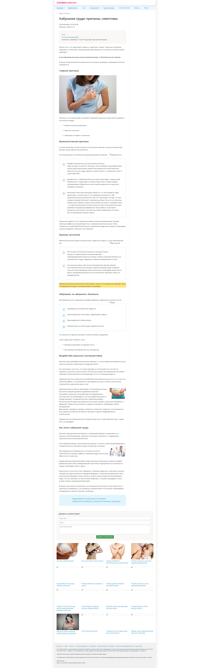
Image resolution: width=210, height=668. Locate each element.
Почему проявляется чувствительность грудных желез (117, 562)
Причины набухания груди (65, 561)
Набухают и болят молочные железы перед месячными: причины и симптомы (66, 608)
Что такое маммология (81, 646)
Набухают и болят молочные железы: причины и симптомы (66, 632)
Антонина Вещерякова (70, 37)
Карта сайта (138, 646)
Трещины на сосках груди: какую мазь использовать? (116, 632)
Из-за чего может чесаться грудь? (92, 561)
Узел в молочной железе (89, 631)
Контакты (59, 646)
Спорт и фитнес (124, 8)
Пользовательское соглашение (106, 646)
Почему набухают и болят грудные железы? (139, 607)
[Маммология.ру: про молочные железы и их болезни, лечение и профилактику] (66, 3)
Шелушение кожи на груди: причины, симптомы (65, 584)
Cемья (146, 8)
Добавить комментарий (105, 537)
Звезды (136, 8)
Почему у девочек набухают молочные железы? (115, 584)
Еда (83, 8)
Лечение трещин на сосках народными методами (139, 584)
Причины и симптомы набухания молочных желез (116, 607)
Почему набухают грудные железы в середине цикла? (90, 607)
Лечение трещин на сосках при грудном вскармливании (141, 562)
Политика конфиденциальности (125, 646)
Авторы (71, 646)
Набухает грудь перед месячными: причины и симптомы (142, 632)
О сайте (65, 646)
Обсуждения (92, 646)
